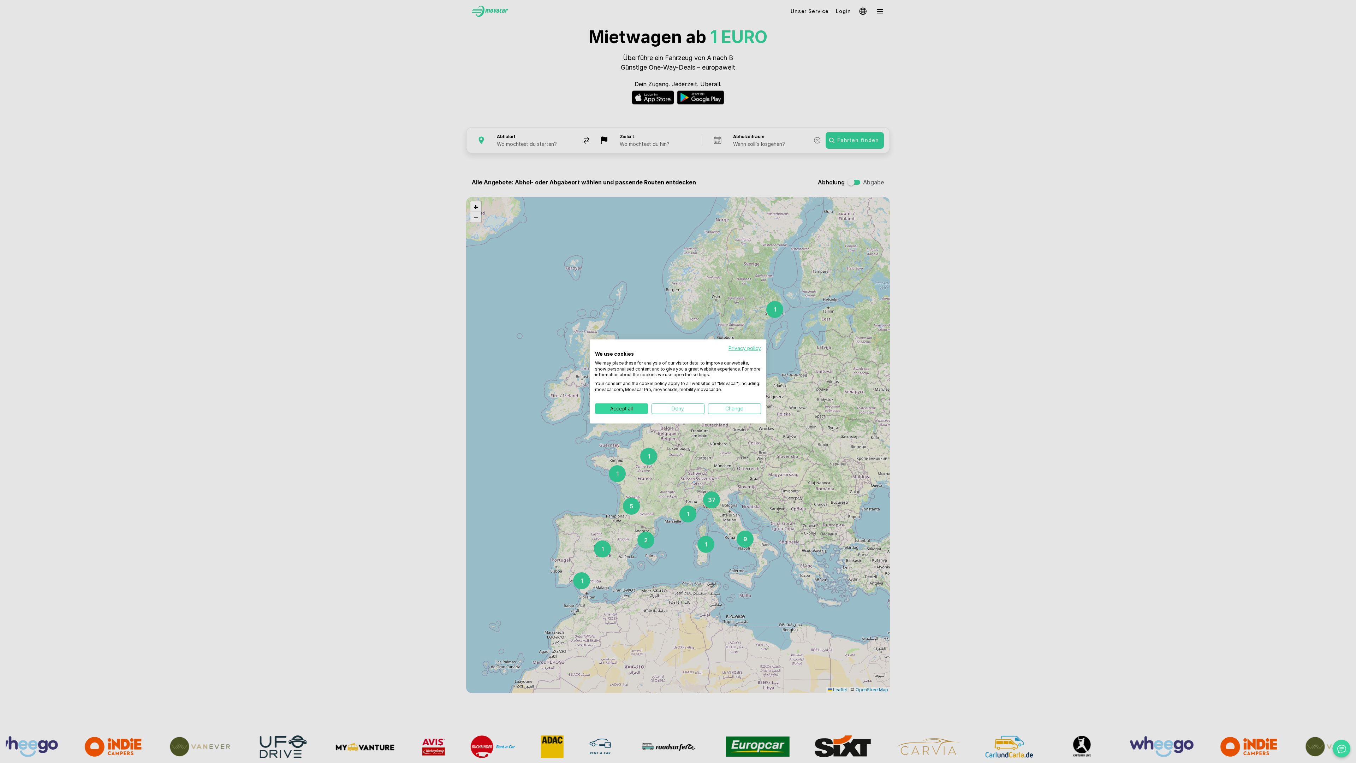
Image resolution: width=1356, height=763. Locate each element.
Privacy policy (744, 348)
